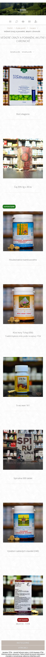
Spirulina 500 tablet (23, 478)
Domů (10, 28)
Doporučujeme (9, 207)
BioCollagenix (23, 114)
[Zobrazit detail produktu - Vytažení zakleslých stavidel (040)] (23, 522)
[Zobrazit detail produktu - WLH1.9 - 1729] (23, 595)
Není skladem (23, 620)
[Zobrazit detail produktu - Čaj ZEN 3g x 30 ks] (23, 158)
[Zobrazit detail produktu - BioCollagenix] (23, 85)
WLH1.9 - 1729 (23, 624)
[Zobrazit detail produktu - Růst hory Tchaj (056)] (23, 304)
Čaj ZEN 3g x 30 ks (23, 187)
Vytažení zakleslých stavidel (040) (23, 551)
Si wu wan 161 (23, 405)
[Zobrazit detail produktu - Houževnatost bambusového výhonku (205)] (23, 231)
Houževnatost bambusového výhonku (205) (23, 261)
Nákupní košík (23, 21)
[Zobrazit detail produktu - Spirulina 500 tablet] (23, 449)
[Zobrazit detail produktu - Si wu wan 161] (23, 376)
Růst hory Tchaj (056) (23, 332)
